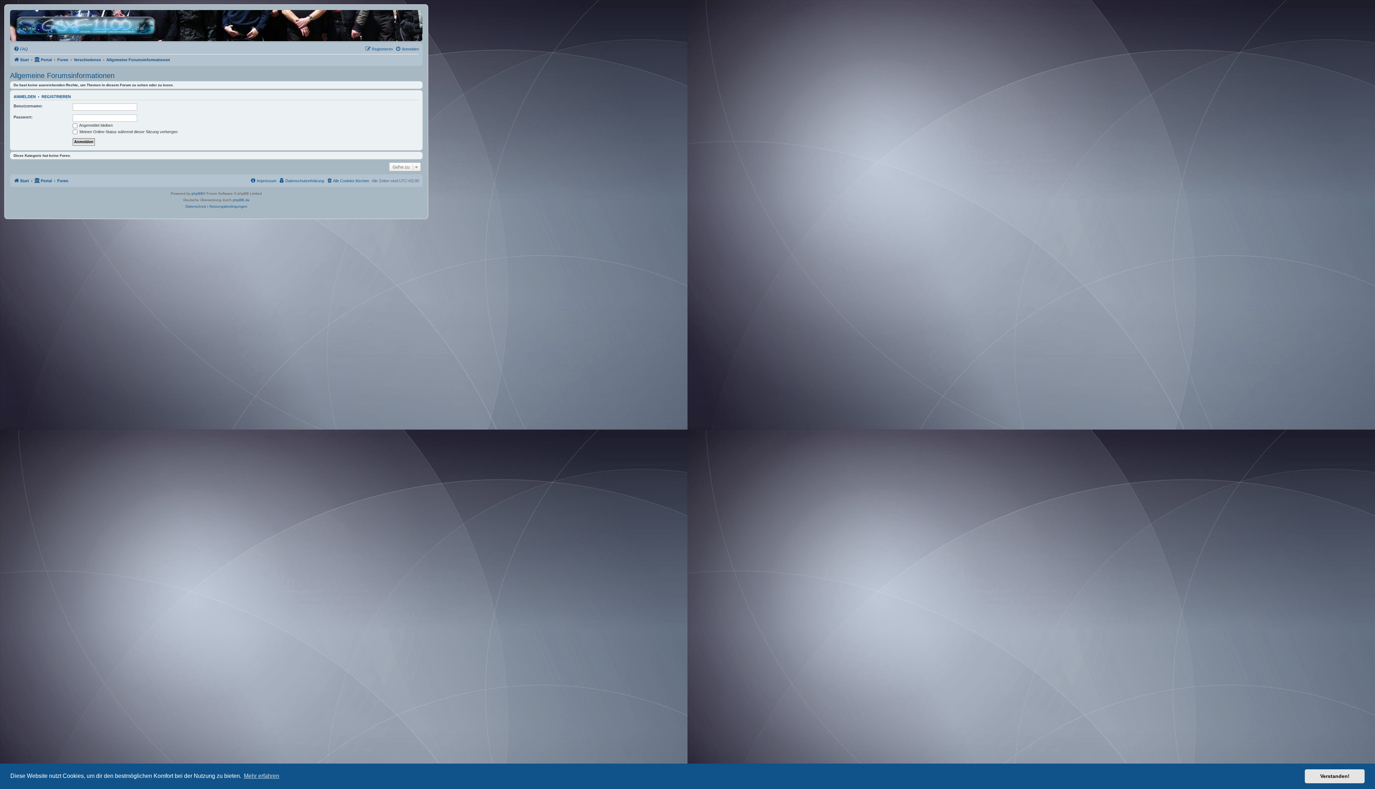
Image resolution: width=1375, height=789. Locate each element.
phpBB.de (241, 200)
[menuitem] (21, 49)
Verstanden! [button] (1335, 776)
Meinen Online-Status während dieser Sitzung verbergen (128, 132)
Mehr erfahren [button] (261, 776)
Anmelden (25, 97)
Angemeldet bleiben (95, 125)
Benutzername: (28, 106)
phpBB (197, 193)
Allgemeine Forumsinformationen (62, 75)
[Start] (87, 25)
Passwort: (23, 117)
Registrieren (56, 97)
